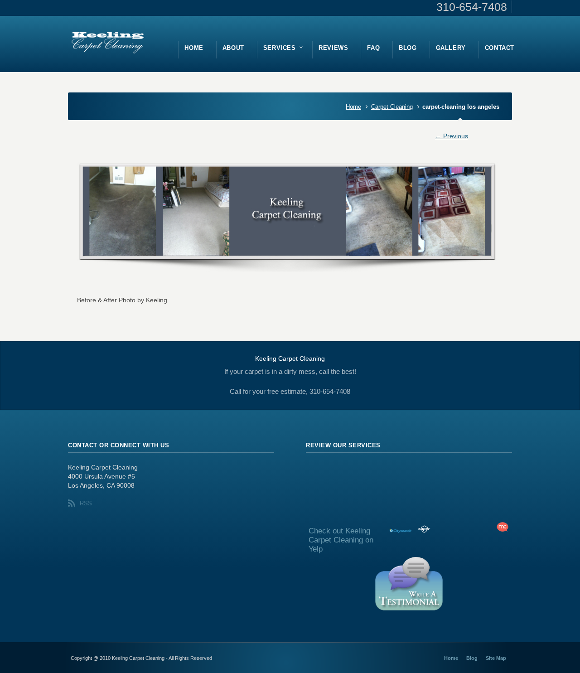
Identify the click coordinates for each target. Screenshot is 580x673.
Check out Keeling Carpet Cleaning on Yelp (341, 540)
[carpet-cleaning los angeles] (290, 218)
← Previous (451, 136)
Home (353, 107)
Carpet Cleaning (392, 107)
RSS (86, 503)
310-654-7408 (471, 6)
